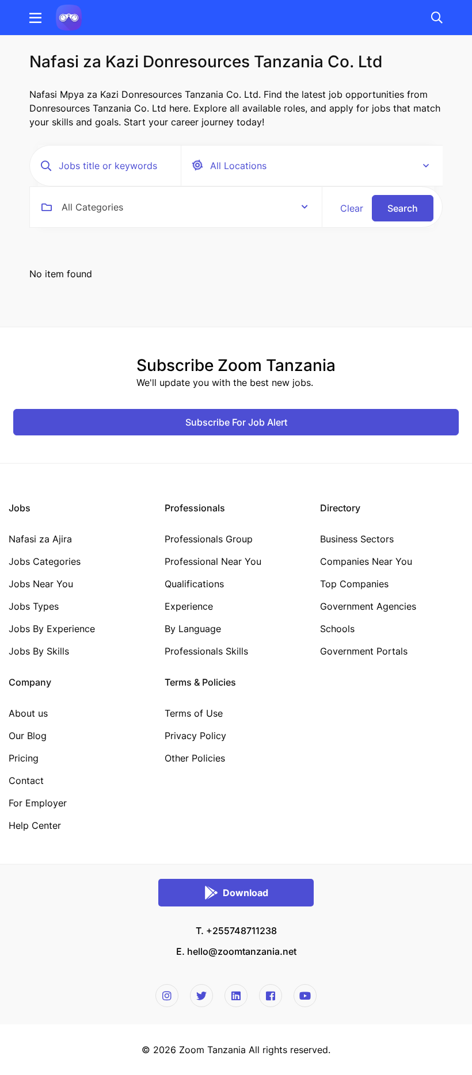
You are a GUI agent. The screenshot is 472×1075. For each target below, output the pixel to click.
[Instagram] (166, 995)
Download (245, 892)
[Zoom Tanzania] (69, 16)
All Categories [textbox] (92, 207)
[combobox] (185, 207)
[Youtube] (305, 995)
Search (402, 208)
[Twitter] (201, 995)
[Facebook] (270, 995)
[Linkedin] (236, 995)
